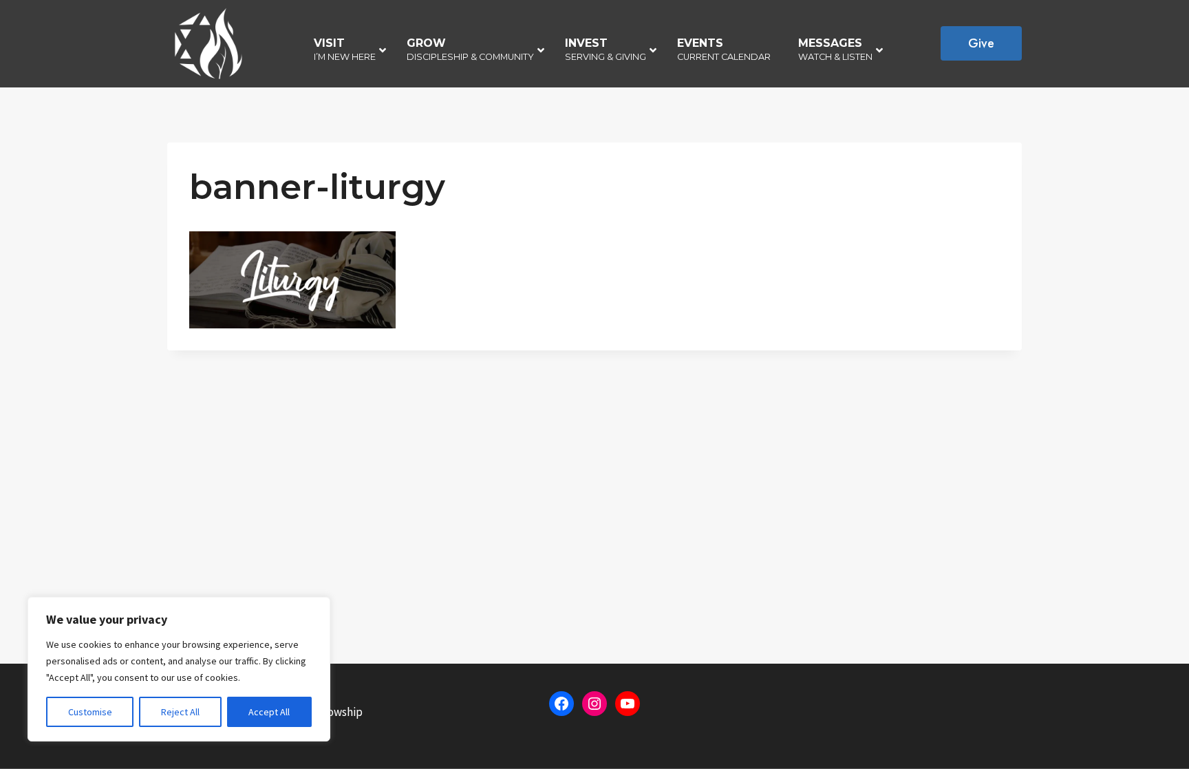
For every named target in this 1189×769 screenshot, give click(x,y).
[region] (179, 669)
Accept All (269, 712)
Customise (90, 712)
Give (981, 43)
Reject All (180, 712)
